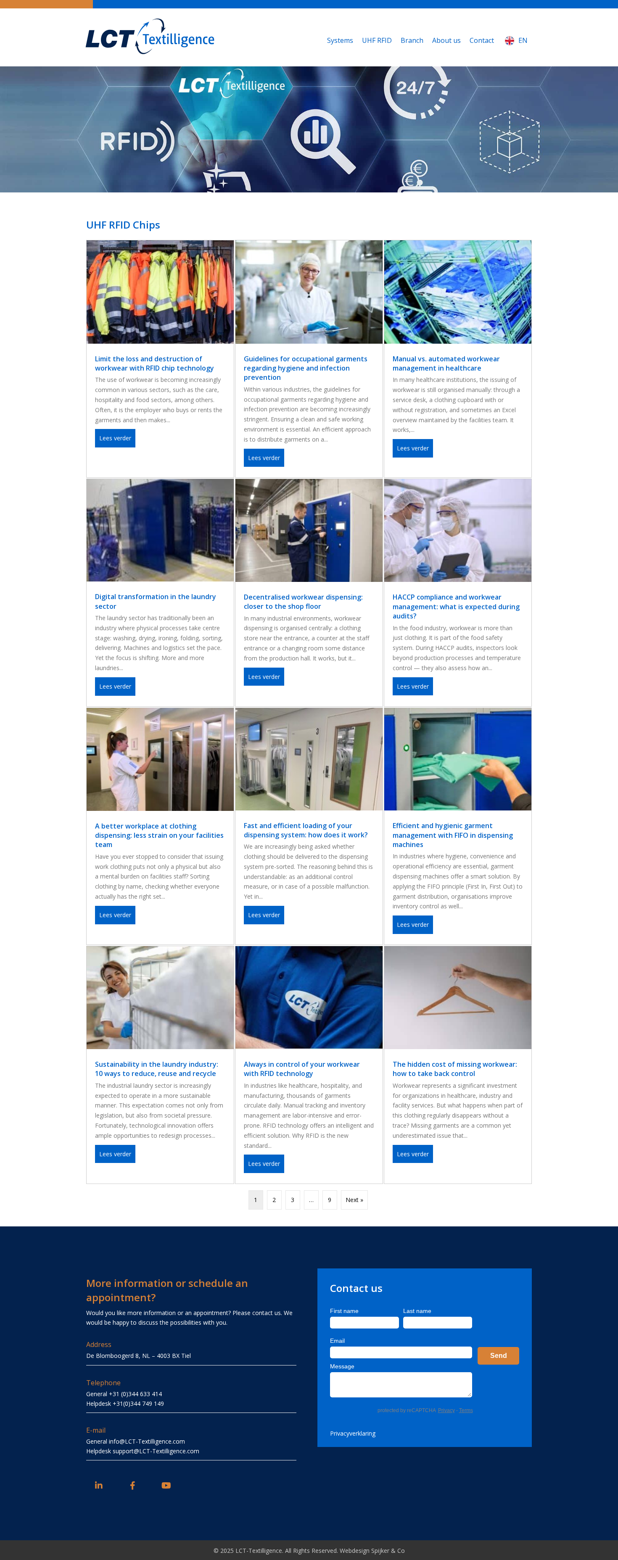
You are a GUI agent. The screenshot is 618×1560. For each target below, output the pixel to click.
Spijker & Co (388, 1551)
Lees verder (117, 438)
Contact (482, 40)
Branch (412, 40)
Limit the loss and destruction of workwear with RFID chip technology (154, 363)
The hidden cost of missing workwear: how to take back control (455, 1069)
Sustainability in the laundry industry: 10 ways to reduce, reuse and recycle (156, 1069)
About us (446, 40)
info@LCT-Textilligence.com (147, 1441)
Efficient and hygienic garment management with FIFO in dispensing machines (453, 835)
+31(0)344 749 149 (138, 1403)
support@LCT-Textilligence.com (156, 1451)
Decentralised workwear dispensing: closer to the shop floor (303, 601)
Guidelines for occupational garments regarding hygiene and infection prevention (305, 368)
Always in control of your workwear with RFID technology (302, 1069)
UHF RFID (377, 40)
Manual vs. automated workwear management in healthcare (446, 363)
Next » (354, 1200)
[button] (98, 1485)
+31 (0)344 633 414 (135, 1394)
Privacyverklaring (352, 1433)
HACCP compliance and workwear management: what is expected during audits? (456, 606)
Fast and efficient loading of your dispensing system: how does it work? (306, 830)
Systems (340, 40)
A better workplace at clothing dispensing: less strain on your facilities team (159, 835)
